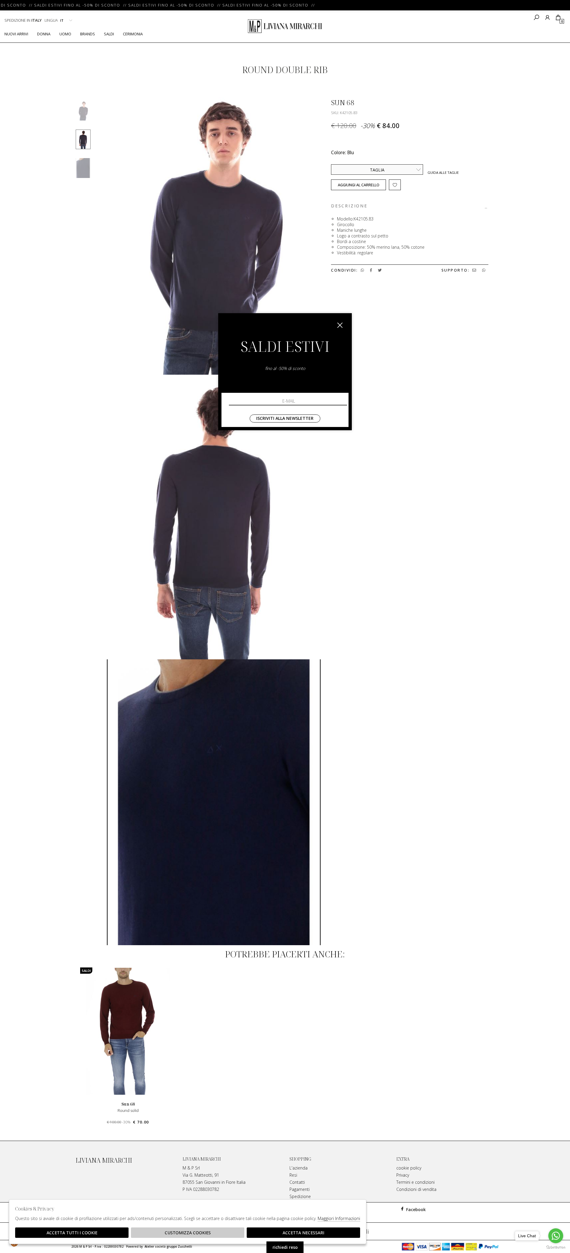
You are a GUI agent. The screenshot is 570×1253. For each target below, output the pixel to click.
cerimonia (133, 34)
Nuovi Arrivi (16, 34)
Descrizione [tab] (349, 206)
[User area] (547, 17)
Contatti (297, 1182)
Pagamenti (299, 1189)
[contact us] (474, 270)
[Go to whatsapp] (555, 1235)
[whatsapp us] (362, 270)
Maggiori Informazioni (339, 1218)
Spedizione (300, 1196)
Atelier (149, 1247)
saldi (109, 34)
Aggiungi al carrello (358, 184)
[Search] (536, 17)
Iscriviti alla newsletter (285, 418)
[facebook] (371, 270)
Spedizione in (23, 20)
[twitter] (380, 270)
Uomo (65, 34)
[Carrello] (558, 17)
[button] (285, 1130)
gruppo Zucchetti (179, 1247)
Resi (293, 1175)
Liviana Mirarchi (285, 26)
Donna (43, 34)
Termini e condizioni (415, 1182)
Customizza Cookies (188, 1232)
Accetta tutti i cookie (72, 1232)
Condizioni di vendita (416, 1189)
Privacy (402, 1175)
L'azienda (298, 1168)
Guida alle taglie (443, 172)
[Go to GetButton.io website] (555, 1247)
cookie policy (408, 1168)
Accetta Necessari (303, 1232)
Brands (87, 34)
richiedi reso (285, 1247)
